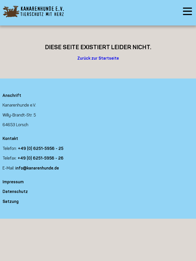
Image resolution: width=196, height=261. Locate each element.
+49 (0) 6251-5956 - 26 (41, 158)
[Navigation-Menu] (187, 11)
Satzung (11, 201)
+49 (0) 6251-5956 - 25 (40, 148)
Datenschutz (15, 191)
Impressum (13, 181)
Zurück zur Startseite (98, 58)
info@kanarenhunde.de (37, 168)
